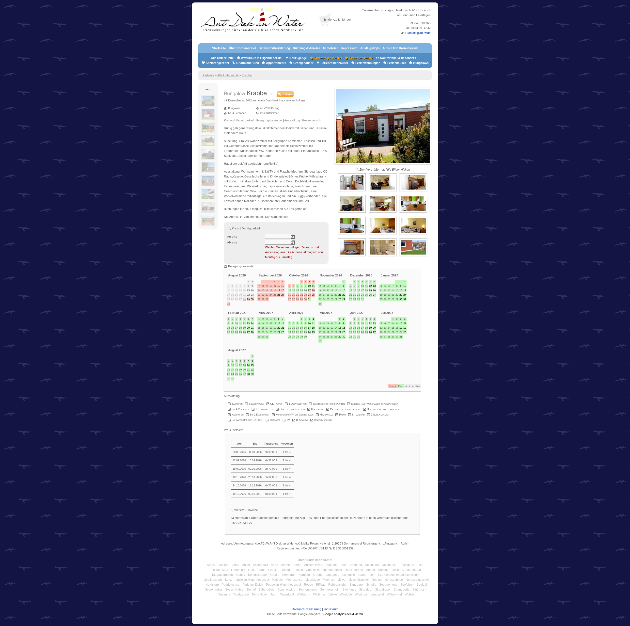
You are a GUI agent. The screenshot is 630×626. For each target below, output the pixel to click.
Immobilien (330, 48)
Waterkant (287, 594)
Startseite (219, 48)
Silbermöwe (267, 589)
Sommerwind (286, 589)
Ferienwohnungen (368, 63)
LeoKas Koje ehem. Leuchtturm (399, 575)
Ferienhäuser (396, 63)
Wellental (319, 594)
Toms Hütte (259, 594)
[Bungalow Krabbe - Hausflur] (352, 191)
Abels (211, 565)
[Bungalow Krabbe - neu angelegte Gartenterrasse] (413, 256)
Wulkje (409, 594)
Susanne (224, 594)
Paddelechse (230, 584)
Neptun (377, 579)
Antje (297, 565)
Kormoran (289, 575)
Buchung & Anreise (307, 48)
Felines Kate (219, 570)
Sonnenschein (330, 589)
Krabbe (247, 75)
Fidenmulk (238, 570)
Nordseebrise (394, 579)
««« (208, 89)
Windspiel (377, 594)
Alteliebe (223, 565)
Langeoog (332, 575)
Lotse (229, 579)
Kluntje (240, 575)
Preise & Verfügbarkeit (239, 120)
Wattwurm (303, 594)
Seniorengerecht (217, 63)
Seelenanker (213, 589)
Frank (261, 570)
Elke (420, 565)
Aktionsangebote (360, 58)
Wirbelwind (394, 594)
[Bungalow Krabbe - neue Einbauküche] (413, 213)
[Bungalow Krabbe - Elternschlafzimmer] (383, 234)
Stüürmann (419, 589)
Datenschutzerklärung (274, 48)
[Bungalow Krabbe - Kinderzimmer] (352, 256)
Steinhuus (349, 589)
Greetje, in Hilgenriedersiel (324, 570)
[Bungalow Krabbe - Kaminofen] (413, 191)
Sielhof (251, 589)
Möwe (341, 579)
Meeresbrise (294, 579)
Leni (372, 575)
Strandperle (402, 589)
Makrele (277, 579)
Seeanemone (388, 584)
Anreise (232, 236)
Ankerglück (260, 565)
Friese (299, 570)
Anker (246, 565)
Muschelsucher (358, 579)
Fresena (286, 570)
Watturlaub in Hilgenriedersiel (261, 58)
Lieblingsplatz (213, 579)
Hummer (384, 570)
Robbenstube (337, 584)
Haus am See (354, 570)
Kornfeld (304, 575)
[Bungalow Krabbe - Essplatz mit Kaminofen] (383, 213)
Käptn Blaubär (411, 570)
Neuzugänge (298, 58)
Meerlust (328, 579)
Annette (286, 565)
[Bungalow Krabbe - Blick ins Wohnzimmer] (383, 191)
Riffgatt (320, 584)
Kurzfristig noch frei (327, 58)
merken (287, 94)
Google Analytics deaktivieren (343, 614)
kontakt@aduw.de (419, 33)
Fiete (251, 570)
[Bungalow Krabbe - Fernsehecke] (352, 213)
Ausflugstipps (370, 48)
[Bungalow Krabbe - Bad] (383, 256)
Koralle (274, 575)
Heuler (370, 570)
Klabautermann (222, 575)
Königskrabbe (257, 575)
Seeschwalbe (234, 589)
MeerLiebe (312, 579)
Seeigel (422, 584)
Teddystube (241, 594)
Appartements (276, 63)
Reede (308, 584)
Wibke (333, 594)
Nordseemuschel (417, 579)
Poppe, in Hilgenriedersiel (283, 584)
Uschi (273, 594)
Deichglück (406, 565)
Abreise (232, 242)
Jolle (396, 570)
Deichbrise (389, 565)
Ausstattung (292, 120)
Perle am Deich (252, 584)
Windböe (346, 594)
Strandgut (365, 589)
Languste (348, 575)
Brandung (355, 565)
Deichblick (372, 565)
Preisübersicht (311, 120)
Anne (274, 565)
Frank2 (273, 570)
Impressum (349, 48)
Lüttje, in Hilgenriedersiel (252, 579)
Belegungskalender (269, 120)
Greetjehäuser (303, 63)
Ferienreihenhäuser (334, 63)
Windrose (361, 594)
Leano (362, 575)
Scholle (371, 584)
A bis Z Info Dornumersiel (400, 48)
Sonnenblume (307, 589)
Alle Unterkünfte (222, 58)
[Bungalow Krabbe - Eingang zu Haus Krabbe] (382, 164)
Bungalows (420, 63)
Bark (343, 565)
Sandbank (356, 584)
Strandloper (383, 589)
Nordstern (212, 584)
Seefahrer (407, 584)
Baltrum (331, 565)
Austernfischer (313, 565)
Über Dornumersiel (242, 48)
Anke (235, 565)
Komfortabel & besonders (397, 58)
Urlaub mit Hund (248, 63)
